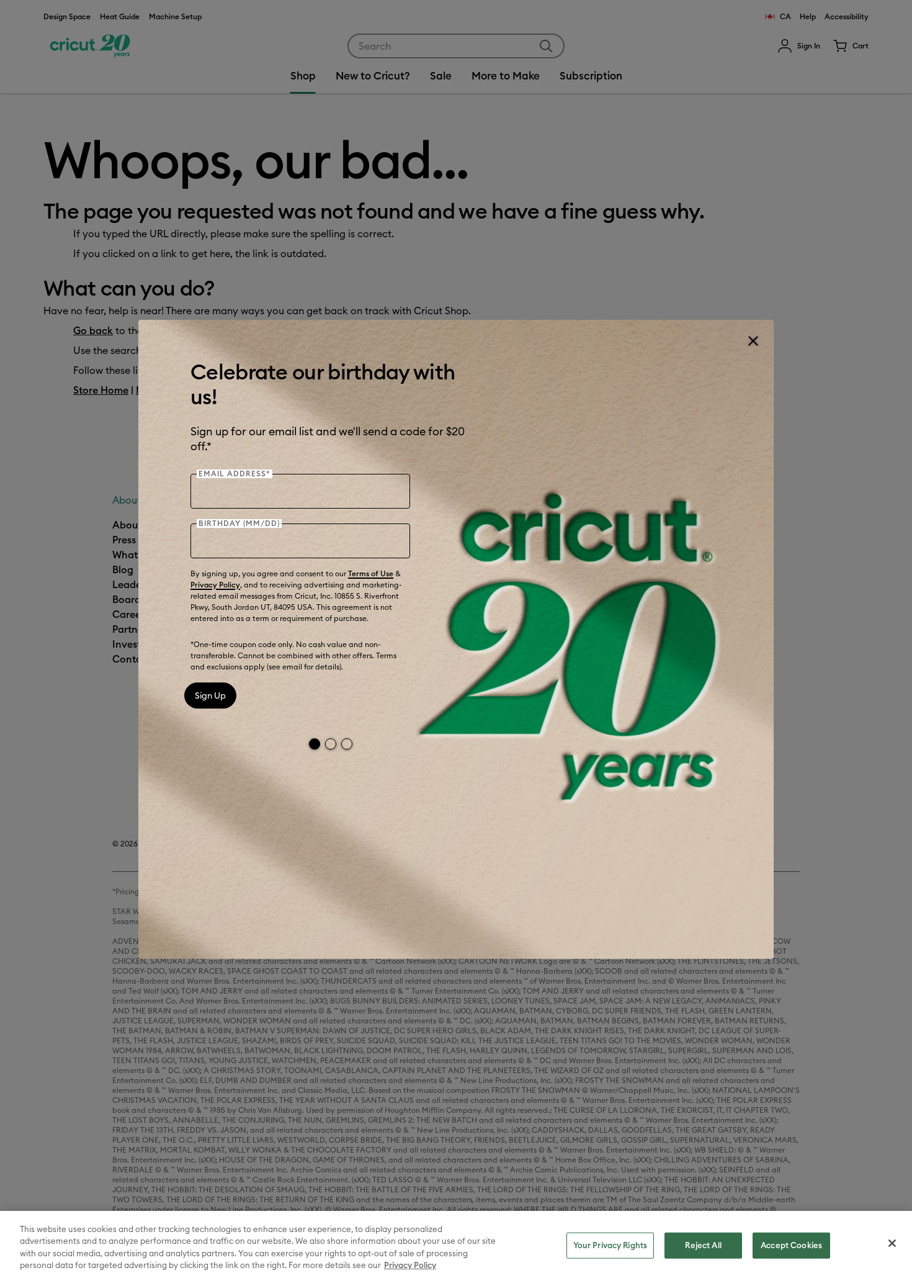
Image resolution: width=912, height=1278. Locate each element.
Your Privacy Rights (610, 1245)
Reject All (703, 1245)
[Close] (752, 341)
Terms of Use (370, 573)
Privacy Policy (215, 584)
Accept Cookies (791, 1245)
